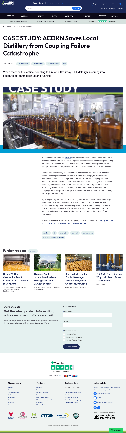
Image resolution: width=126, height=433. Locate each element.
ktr (54, 233)
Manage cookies (74, 425)
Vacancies (11, 402)
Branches (120, 8)
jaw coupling (63, 233)
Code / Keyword (39, 3)
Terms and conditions (71, 397)
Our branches (12, 395)
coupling (68, 158)
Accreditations (12, 405)
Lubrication (103, 16)
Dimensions (54, 3)
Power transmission (23, 15)
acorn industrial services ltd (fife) (53, 237)
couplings (46, 233)
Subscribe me (71, 347)
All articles (33, 251)
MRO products (114, 15)
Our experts (11, 400)
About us (10, 387)
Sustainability (12, 397)
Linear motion (54, 15)
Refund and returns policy (73, 400)
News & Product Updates (74, 340)
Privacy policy (56, 425)
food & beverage (88, 233)
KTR (64, 63)
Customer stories (23, 63)
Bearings (10, 16)
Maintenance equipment (87, 15)
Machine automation (69, 15)
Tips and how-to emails (74, 337)
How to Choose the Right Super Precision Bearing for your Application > (107, 388)
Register (104, 4)
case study (75, 233)
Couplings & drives (40, 15)
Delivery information (71, 402)
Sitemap (50, 425)
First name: (67, 312)
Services (112, 8)
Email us (67, 390)
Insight (9, 26)
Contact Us (103, 8)
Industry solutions (13, 392)
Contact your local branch (73, 392)
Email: (65, 321)
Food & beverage (38, 63)
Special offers (71, 334)
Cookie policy (65, 425)
